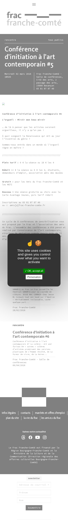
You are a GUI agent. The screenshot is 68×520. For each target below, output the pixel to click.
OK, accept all (35, 270)
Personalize (34, 277)
